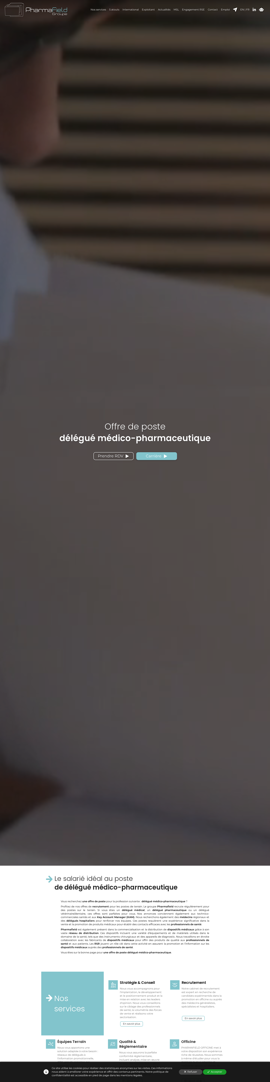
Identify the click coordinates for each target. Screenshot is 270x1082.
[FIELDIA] (261, 9)
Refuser (192, 1071)
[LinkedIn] (254, 9)
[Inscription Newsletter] (235, 9)
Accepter (216, 1071)
